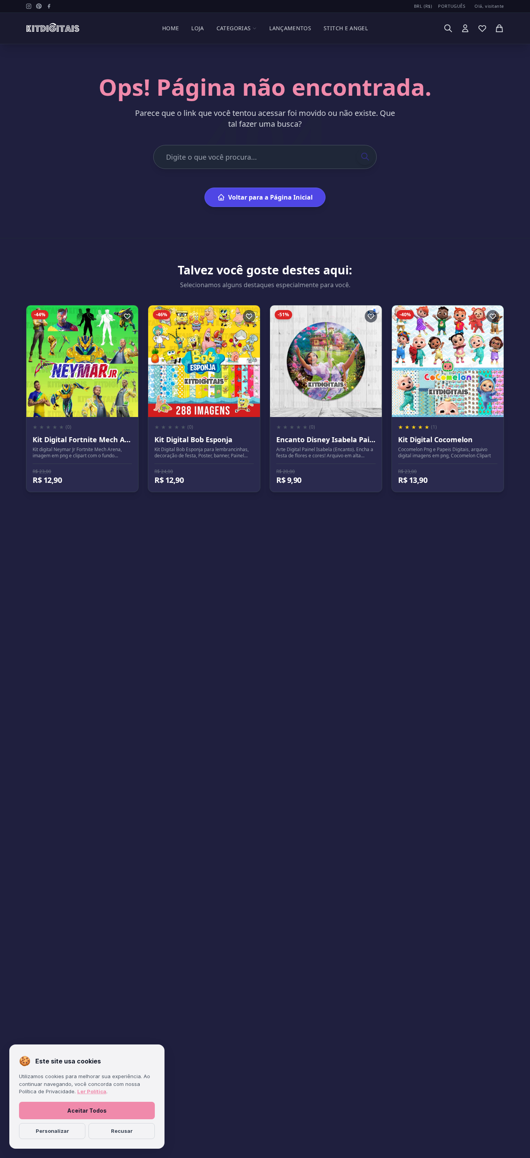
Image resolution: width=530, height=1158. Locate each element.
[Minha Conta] (465, 28)
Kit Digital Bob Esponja (193, 439)
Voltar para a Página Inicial (270, 197)
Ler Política (91, 1091)
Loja (197, 28)
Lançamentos (290, 28)
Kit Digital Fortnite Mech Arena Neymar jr (105, 439)
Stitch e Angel (346, 28)
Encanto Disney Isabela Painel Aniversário (349, 439)
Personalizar (52, 1131)
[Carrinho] (499, 28)
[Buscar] (448, 28)
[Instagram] (28, 6)
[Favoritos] (482, 28)
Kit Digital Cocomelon (435, 439)
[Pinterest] (39, 6)
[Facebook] (49, 6)
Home (170, 28)
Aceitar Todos (87, 1110)
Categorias (234, 28)
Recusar (122, 1131)
